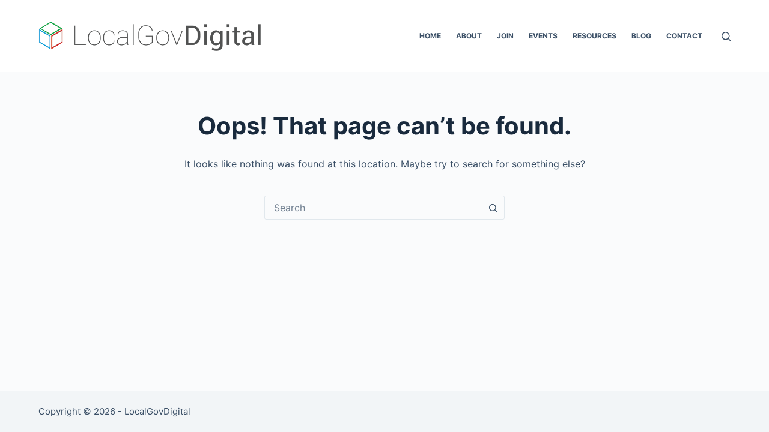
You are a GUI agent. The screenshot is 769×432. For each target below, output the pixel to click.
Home (430, 35)
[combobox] (373, 208)
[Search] (726, 36)
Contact (684, 35)
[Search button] (492, 207)
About (469, 35)
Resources (594, 35)
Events (543, 35)
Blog (641, 35)
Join (505, 35)
